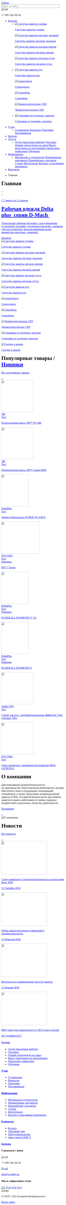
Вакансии (35, 130)
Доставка (51, 142)
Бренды (12, 136)
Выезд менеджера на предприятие (35, 147)
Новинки (12, 364)
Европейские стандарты (42, 160)
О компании (22, 130)
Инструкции (31, 163)
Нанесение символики (21, 1061)
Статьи (19, 163)
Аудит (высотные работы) (30, 142)
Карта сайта (8, 1202)
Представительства (19, 1134)
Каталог (12, 20)
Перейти (6, 238)
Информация (15, 154)
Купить (12, 1128)
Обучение (34, 151)
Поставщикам (23, 133)
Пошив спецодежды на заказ (31, 145)
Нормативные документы (23, 1102)
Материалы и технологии (30, 157)
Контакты (13, 169)
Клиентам (7, 1121)
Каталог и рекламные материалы (27, 1115)
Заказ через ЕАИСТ (19, 1137)
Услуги (12, 139)
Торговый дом (16, 1131)
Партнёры (47, 130)
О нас (11, 127)
